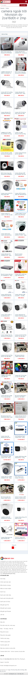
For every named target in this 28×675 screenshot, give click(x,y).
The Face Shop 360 (15, 669)
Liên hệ (2, 614)
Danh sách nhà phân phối (6, 598)
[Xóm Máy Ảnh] (7, 558)
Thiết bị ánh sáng (4, 638)
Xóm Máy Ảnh (20, 673)
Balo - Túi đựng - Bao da (6, 628)
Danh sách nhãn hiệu (5, 595)
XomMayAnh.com (12, 673)
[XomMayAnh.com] (7, 1)
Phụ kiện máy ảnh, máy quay (7, 625)
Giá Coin (4, 671)
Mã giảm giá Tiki (4, 604)
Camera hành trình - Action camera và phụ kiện (12, 651)
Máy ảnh (2, 622)
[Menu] (26, 2)
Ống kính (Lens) (4, 632)
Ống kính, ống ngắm (5, 635)
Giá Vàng (22, 669)
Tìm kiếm (23, 5)
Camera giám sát (4, 645)
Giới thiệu (2, 578)
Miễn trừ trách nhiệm (5, 588)
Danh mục (3, 591)
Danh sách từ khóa (5, 601)
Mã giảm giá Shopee (5, 611)
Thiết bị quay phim (5, 641)
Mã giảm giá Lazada (5, 608)
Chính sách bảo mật (5, 582)
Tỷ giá (9, 669)
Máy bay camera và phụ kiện (7, 648)
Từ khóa (7, 8)
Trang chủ (2, 8)
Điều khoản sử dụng (5, 585)
